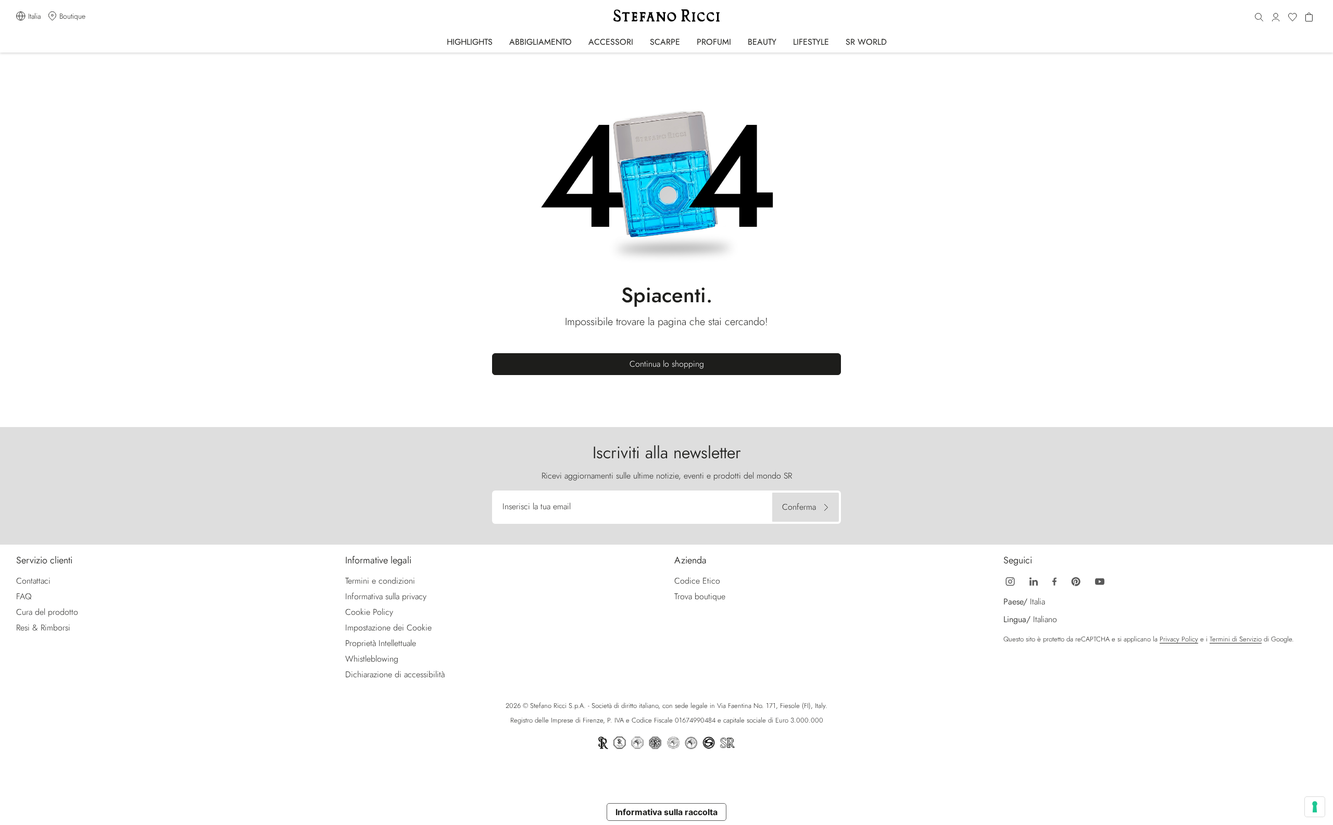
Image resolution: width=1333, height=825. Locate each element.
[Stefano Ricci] (666, 15)
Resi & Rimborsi (43, 628)
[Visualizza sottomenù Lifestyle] (836, 41)
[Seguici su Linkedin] (1033, 581)
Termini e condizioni (380, 581)
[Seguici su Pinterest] (1076, 581)
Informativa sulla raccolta (666, 812)
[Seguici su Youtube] (1099, 581)
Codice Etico (697, 581)
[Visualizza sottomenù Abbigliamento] (579, 41)
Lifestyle (811, 42)
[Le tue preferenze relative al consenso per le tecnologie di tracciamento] (1315, 807)
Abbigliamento (540, 42)
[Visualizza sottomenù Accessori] (640, 41)
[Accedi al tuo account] (1275, 18)
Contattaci (33, 581)
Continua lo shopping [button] (667, 364)
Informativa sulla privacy (385, 596)
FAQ (24, 596)
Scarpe (665, 42)
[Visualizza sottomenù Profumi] (738, 41)
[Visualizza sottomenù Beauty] (783, 41)
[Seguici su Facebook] (1054, 581)
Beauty (762, 42)
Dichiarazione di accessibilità (395, 674)
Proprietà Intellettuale (380, 643)
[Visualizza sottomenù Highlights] (500, 41)
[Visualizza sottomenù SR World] (894, 41)
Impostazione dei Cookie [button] (388, 628)
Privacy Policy (1179, 639)
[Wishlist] (1292, 18)
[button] (1259, 18)
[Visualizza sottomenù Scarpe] (687, 41)
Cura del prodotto (47, 612)
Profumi (714, 42)
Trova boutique (699, 596)
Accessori (610, 42)
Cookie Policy (369, 612)
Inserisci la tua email (536, 506)
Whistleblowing (371, 659)
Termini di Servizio (1236, 639)
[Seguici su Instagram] (1010, 581)
